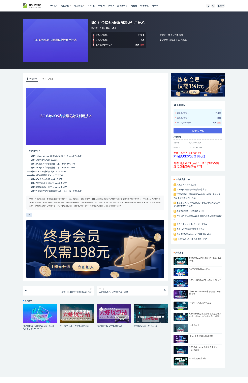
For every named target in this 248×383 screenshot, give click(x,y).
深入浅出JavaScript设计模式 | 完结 (192, 224)
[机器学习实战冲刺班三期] (181, 308)
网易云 (134, 6)
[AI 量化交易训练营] (181, 363)
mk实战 (101, 6)
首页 (55, 6)
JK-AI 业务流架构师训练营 (201, 336)
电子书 (155, 6)
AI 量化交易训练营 (197, 359)
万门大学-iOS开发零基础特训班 (74, 326)
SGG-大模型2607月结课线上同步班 (205, 280)
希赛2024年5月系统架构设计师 (190, 211)
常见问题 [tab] (49, 79)
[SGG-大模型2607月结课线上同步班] (181, 285)
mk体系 (91, 6)
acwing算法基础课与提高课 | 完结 (192, 190)
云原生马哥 (194, 325)
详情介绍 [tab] (33, 79)
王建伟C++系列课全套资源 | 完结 (192, 239)
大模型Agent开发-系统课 (145, 326)
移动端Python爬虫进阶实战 (109, 326)
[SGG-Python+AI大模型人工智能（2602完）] (181, 352)
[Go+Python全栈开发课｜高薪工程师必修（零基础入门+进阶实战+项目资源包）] (181, 319)
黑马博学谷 (122, 6)
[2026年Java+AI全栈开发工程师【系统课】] (181, 263)
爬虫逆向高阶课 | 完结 (186, 185)
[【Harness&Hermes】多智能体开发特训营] (181, 296)
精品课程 (94, 28)
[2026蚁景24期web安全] (181, 274)
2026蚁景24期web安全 (199, 269)
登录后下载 (198, 131)
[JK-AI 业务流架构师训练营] (181, 341)
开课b (111, 6)
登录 (222, 6)
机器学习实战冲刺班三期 (200, 303)
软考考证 (144, 6)
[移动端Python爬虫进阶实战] (114, 313)
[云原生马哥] (181, 330)
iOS (38, 164)
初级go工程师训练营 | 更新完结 (191, 229)
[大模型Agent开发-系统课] (151, 319)
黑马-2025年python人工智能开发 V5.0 (194, 234)
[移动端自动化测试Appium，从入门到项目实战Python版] (40, 317)
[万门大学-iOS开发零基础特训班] (77, 315)
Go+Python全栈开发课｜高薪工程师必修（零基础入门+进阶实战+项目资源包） (205, 316)
